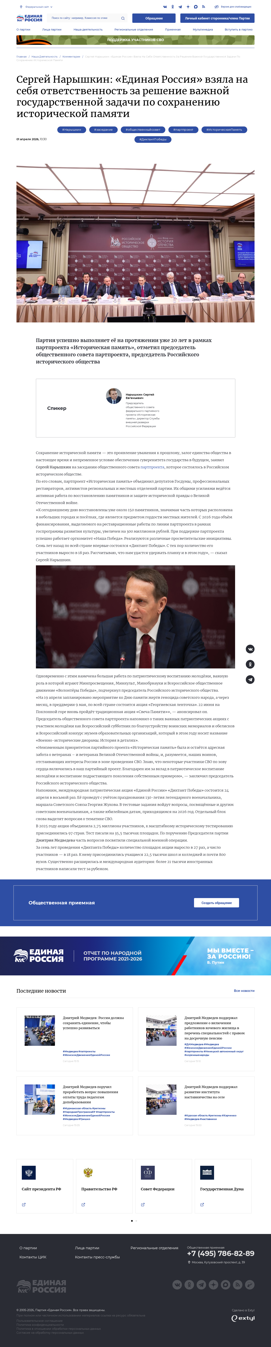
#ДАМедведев (194, 1044)
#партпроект (183, 129)
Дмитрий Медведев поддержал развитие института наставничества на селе (211, 1092)
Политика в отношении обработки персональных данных (58, 1329)
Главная (21, 56)
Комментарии (71, 56)
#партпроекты (194, 1051)
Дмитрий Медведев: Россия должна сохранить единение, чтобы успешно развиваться (93, 1023)
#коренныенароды (197, 1055)
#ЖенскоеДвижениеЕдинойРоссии (86, 1055)
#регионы (98, 1108)
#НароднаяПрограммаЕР (79, 1111)
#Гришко (84, 1119)
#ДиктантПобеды (152, 139)
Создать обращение (217, 903)
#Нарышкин (71, 129)
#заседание (103, 129)
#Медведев (70, 1051)
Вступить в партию (239, 29)
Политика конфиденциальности (40, 1325)
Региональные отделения (133, 29)
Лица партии (52, 29)
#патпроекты (86, 1051)
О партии (23, 29)
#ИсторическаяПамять (224, 129)
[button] (132, 1221)
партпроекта (152, 467)
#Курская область (196, 1115)
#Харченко (229, 1115)
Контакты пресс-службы (97, 1257)
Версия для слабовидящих (235, 6)
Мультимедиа (203, 29)
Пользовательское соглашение (39, 1321)
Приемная (173, 29)
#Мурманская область (77, 1108)
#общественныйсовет (143, 129)
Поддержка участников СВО (135, 40)
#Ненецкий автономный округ (224, 1051)
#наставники (208, 1119)
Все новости (244, 991)
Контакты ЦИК (32, 1257)
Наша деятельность (88, 29)
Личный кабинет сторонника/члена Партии (217, 18)
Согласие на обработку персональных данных (50, 1333)
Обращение (154, 18)
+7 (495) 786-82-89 (221, 1253)
